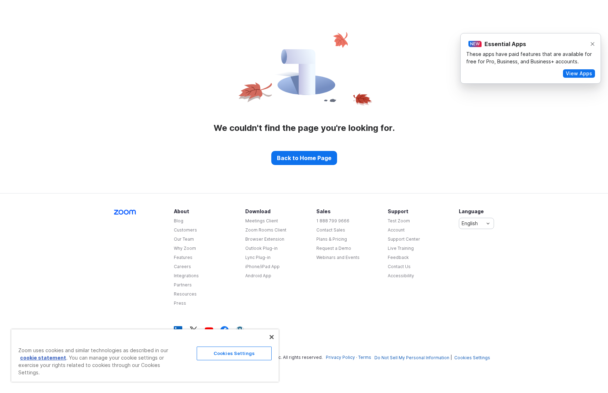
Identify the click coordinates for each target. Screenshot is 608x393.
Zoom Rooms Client (265, 230)
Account (396, 230)
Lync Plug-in (258, 257)
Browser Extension (264, 239)
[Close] (272, 337)
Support (398, 211)
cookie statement (43, 358)
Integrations (186, 275)
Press (180, 303)
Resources (185, 294)
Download (258, 211)
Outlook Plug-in (261, 248)
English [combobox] (470, 223)
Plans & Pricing (331, 239)
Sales (323, 211)
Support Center (404, 239)
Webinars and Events (338, 257)
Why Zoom (185, 248)
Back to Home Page (304, 157)
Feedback (398, 257)
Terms (364, 357)
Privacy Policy (340, 357)
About (181, 211)
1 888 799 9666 (332, 220)
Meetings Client (261, 220)
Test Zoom (399, 220)
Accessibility (401, 275)
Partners (183, 284)
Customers (185, 230)
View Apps (579, 73)
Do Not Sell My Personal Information (411, 357)
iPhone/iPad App (262, 266)
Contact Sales (330, 230)
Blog (178, 220)
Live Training (401, 248)
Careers (182, 266)
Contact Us (399, 266)
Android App (258, 275)
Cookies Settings (472, 357)
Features (183, 257)
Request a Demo (333, 248)
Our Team (184, 239)
